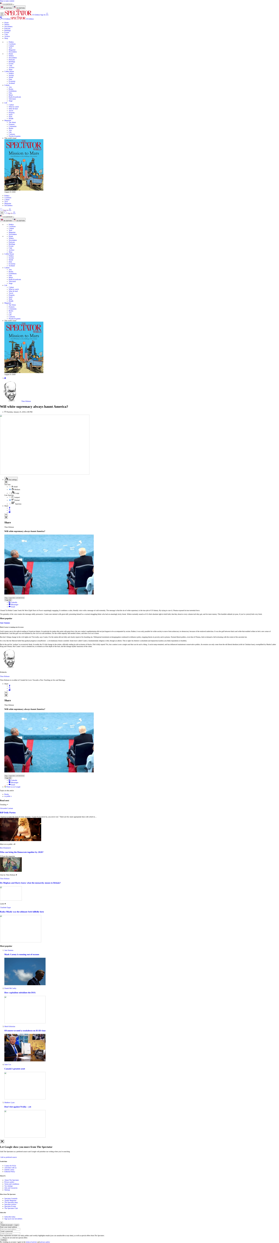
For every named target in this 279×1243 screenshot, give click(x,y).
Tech (10, 48)
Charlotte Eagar (5, 909)
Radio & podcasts (15, 97)
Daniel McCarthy (10, 990)
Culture (11, 46)
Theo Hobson (4, 678)
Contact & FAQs (10, 1167)
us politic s (8, 798)
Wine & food (13, 109)
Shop (6, 38)
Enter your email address (8, 1229)
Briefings (7, 30)
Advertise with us (10, 1169)
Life (5, 103)
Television (12, 99)
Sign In (42, 15)
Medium (17, 489)
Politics (11, 42)
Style (10, 116)
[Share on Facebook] (9, 508)
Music (11, 95)
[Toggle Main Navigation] (2, 14)
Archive (7, 36)
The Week (12, 122)
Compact (17, 497)
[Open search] (1, 210)
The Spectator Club (11, 1210)
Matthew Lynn (9, 1104)
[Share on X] (9, 510)
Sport (10, 114)
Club (6, 34)
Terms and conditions (11, 1186)
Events (6, 32)
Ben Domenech (5, 850)
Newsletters (8, 26)
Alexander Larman (6, 810)
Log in (16, 1227)
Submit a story (9, 1171)
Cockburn (12, 44)
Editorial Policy (9, 1173)
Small (16, 487)
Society (11, 75)
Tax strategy (8, 1188)
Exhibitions (13, 91)
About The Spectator (11, 1182)
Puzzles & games (14, 136)
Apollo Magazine (10, 1202)
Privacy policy (9, 1184)
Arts (10, 87)
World (11, 77)
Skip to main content (7, 1)
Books (11, 89)
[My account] (47, 15)
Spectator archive (10, 1206)
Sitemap (7, 1192)
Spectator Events (10, 1208)
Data (10, 79)
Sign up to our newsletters (13, 1220)
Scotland (12, 83)
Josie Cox (7, 1066)
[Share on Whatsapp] (9, 512)
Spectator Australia (10, 1200)
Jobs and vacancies (10, 1190)
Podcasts (7, 28)
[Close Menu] (2, 213)
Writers (6, 24)
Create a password (6, 1233)
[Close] (2, 1143)
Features (11, 124)
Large (17, 493)
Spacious (18, 504)
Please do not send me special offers (15, 1239)
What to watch (14, 107)
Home (6, 23)
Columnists (12, 126)
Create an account (6, 1227)
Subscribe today (9, 1218)
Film (10, 93)
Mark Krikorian (9, 1028)
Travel (11, 111)
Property (12, 113)
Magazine (12, 50)
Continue (3, 1241)
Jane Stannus (8, 952)
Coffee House (9, 71)
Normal (17, 500)
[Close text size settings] (6, 482)
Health (11, 118)
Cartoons (12, 134)
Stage (11, 101)
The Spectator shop (11, 1204)
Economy (12, 81)
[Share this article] (6, 514)
